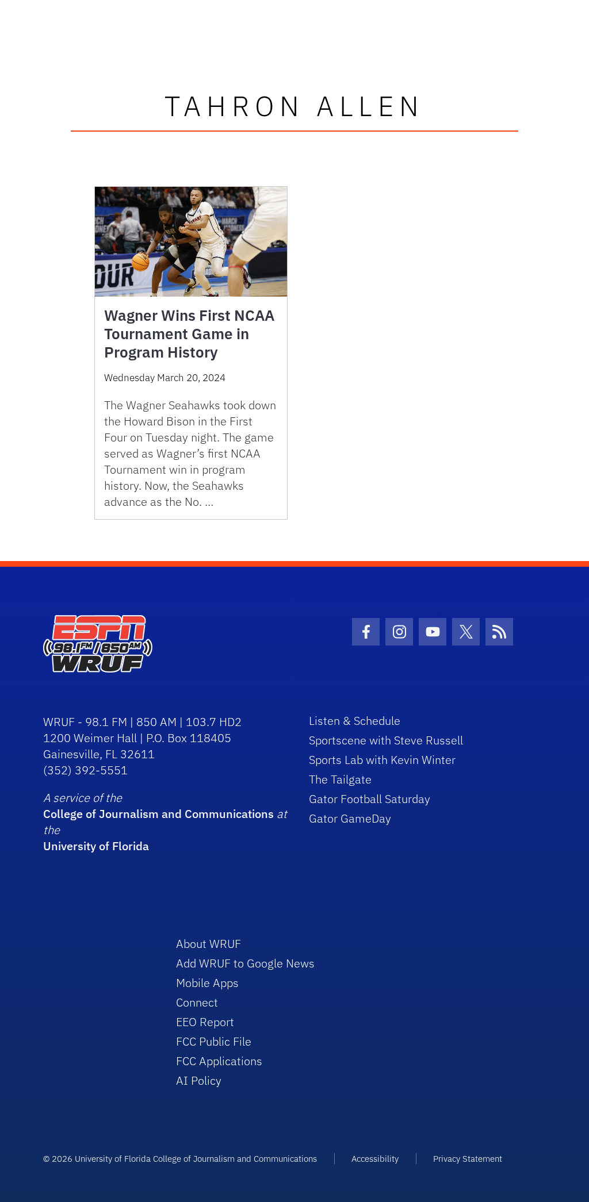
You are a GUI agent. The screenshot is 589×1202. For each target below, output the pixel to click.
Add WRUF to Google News (245, 963)
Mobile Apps (207, 982)
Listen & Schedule (354, 720)
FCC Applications (219, 1061)
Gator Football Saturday (369, 799)
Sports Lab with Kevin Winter (382, 759)
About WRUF (208, 943)
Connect (197, 1002)
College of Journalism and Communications (158, 813)
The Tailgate (340, 779)
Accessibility (375, 1158)
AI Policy (198, 1080)
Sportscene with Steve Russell (386, 740)
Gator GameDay (350, 818)
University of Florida (96, 846)
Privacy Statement (467, 1158)
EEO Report (205, 1022)
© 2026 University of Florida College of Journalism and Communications (180, 1158)
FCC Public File (213, 1041)
